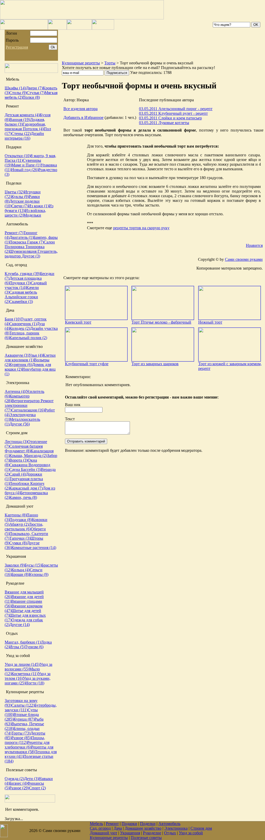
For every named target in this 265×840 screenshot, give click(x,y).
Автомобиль (169, 823)
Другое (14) (19, 624)
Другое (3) (31, 256)
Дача (118, 828)
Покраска (18, 242)
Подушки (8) (20, 519)
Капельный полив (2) (28, 337)
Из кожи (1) (38, 206)
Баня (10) (13, 319)
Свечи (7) (19, 206)
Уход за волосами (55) (28, 666)
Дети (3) (31, 778)
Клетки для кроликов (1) (30, 357)
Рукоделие (152, 833)
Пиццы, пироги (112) (25, 740)
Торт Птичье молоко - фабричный (161, 322)
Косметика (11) (24, 673)
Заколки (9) (15, 565)
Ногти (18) (34, 683)
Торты (109, 63)
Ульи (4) (35, 355)
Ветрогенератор (26, 401)
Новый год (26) (24, 169)
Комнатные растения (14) (33, 547)
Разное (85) (21, 738)
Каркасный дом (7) (26, 488)
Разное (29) (19, 788)
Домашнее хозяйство (143, 828)
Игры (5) (17, 647)
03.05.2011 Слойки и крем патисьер (170, 118)
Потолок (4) (33, 129)
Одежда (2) (14, 778)
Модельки (32, 215)
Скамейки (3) (21, 301)
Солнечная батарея (26, 446)
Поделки (148, 823)
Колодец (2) (19, 328)
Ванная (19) (19, 119)
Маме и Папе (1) (25, 165)
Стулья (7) (36, 92)
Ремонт (112, 823)
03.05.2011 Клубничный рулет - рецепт (173, 113)
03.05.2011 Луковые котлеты (164, 122)
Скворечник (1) (23, 324)
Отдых (170, 833)
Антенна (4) (15, 391)
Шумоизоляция (23, 251)
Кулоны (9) (38, 574)
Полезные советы (146, 837)
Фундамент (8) (18, 451)
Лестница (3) (16, 441)
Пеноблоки (19, 483)
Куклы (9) (20, 196)
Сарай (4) (17, 474)
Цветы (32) (14, 192)
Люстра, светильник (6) (24, 526)
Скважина (18, 465)
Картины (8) (15, 515)
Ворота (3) (18, 460)
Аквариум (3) (16, 355)
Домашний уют (103, 833)
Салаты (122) (22, 705)
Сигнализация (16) (28, 410)
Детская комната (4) (22, 115)
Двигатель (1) (21, 237)
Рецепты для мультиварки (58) (29, 749)
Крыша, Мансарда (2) (28, 455)
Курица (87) (23, 719)
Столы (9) (18, 92)
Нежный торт (210, 322)
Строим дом (201, 828)
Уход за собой (191, 833)
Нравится (254, 245)
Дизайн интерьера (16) (24, 135)
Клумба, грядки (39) (22, 273)
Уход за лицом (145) (22, 664)
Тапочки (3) (19, 538)
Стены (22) (21, 133)
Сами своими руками (244, 259)
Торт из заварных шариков (155, 364)
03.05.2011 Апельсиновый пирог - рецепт (175, 108)
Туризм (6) (34, 647)
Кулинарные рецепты (81, 63)
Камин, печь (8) (23, 497)
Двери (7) (34, 88)
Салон (49, 242)
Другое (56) (19, 424)
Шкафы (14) (15, 88)
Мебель (96, 823)
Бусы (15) (33, 565)
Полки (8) (31, 97)
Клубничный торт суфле (86, 364)
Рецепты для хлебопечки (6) (27, 744)
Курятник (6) (20, 364)
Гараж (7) (35, 242)
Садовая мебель (23, 292)
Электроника (176, 828)
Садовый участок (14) (26, 285)
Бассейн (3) (31, 469)
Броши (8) (20, 574)
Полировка (15, 247)
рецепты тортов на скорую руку (141, 228)
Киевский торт (78, 322)
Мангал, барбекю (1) (23, 642)
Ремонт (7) (14, 233)
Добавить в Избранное (83, 117)
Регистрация (17, 47)
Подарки (129, 823)
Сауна (15, 469)
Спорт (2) (37, 788)
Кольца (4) (20, 570)
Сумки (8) (18, 543)
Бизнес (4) (18, 783)
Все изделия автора (80, 108)
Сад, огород (100, 828)
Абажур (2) (19, 524)
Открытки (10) (18, 156)
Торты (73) (20, 733)
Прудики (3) (20, 283)
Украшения (130, 833)
